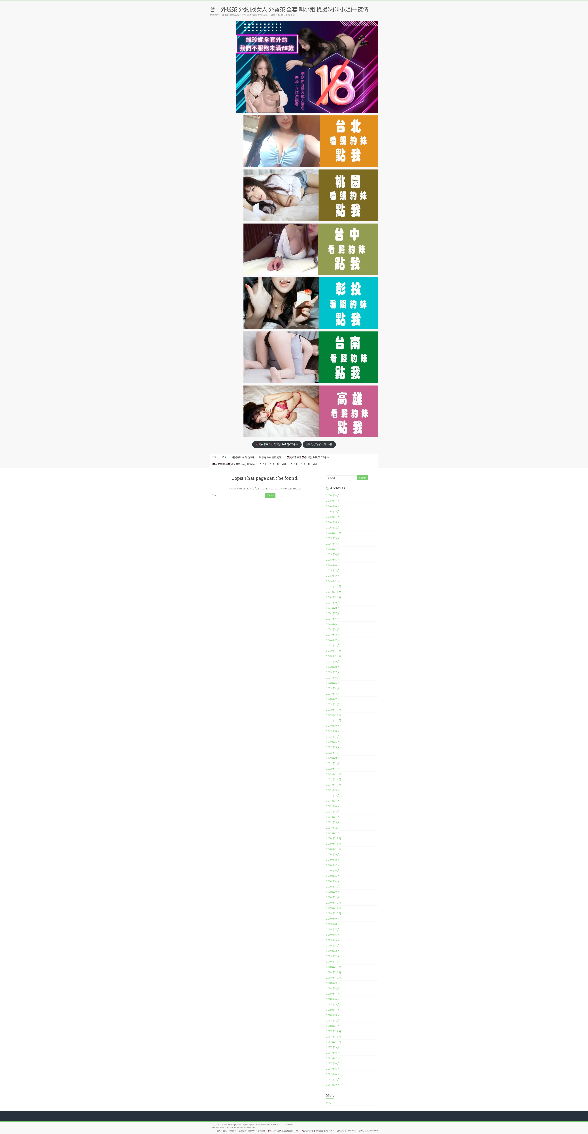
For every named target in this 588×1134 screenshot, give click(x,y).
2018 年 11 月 (333, 972)
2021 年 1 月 (333, 833)
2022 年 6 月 (333, 742)
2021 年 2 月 (333, 827)
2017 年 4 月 (333, 1074)
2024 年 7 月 (333, 613)
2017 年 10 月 (333, 1042)
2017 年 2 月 (333, 1084)
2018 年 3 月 (333, 1015)
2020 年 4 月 (333, 881)
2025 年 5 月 (333, 559)
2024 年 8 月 (333, 608)
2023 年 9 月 (333, 661)
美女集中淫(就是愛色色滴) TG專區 (278, 444)
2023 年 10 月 (333, 656)
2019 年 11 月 (333, 908)
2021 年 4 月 (333, 817)
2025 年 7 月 (333, 549)
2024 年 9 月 (333, 602)
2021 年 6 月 (333, 806)
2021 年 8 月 (333, 795)
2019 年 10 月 (333, 913)
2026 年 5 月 (333, 511)
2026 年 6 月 (333, 506)
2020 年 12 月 (333, 838)
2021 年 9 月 (333, 790)
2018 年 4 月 (333, 1009)
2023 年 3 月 (333, 693)
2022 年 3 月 (333, 758)
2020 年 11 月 (333, 843)
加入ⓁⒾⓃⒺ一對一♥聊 (319, 444)
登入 (214, 457)
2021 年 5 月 (333, 811)
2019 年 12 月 (333, 902)
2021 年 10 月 (333, 784)
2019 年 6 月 (333, 934)
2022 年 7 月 (333, 736)
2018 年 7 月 (333, 993)
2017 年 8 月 (333, 1052)
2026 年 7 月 (333, 500)
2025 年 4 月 (333, 565)
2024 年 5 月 (333, 624)
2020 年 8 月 (333, 859)
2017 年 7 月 (333, 1058)
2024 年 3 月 (333, 634)
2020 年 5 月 (333, 875)
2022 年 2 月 (333, 763)
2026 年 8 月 (333, 495)
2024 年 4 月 (333, 629)
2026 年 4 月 (333, 516)
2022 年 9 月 (333, 725)
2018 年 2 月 (333, 1020)
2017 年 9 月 (333, 1047)
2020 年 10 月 (333, 849)
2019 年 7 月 (333, 929)
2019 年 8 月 (333, 924)
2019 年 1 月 (333, 961)
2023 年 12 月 (333, 650)
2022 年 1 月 (333, 768)
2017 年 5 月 (333, 1068)
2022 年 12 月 (333, 709)
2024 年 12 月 (333, 586)
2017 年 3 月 (333, 1079)
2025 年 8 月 (333, 543)
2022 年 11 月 (333, 715)
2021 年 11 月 (333, 779)
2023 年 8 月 (333, 667)
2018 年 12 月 (333, 967)
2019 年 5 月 (333, 940)
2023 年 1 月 (333, 704)
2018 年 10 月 (333, 977)
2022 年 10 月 (333, 720)
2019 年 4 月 (333, 945)
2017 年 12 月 (333, 1031)
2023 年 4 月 (333, 688)
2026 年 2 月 (333, 527)
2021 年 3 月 (333, 822)
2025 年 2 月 (333, 575)
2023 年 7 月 (333, 672)
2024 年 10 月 (333, 597)
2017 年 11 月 (333, 1036)
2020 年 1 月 (333, 897)
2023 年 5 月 (333, 683)
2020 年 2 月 (333, 892)
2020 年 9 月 (333, 854)
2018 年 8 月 (333, 988)
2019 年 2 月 (333, 956)
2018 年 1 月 (333, 1026)
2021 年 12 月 (333, 774)
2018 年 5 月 (333, 1004)
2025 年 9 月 (333, 538)
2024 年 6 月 (333, 618)
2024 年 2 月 (333, 640)
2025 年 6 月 (333, 554)
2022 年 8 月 (333, 731)
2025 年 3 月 (333, 570)
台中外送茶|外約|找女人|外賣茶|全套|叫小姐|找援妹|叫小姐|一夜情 (289, 9)
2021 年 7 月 (333, 800)
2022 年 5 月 (333, 747)
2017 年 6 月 (333, 1063)
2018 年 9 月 (333, 983)
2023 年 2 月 (333, 699)
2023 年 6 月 (333, 677)
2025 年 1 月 (333, 581)
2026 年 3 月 (333, 522)
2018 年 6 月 (333, 999)
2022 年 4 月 (333, 752)
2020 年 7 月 (333, 865)
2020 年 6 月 (333, 870)
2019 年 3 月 (333, 951)
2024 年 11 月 (333, 592)
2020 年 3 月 (333, 886)
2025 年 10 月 (333, 533)
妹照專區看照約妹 (243, 457)
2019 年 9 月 (333, 918)
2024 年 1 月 (333, 645)
